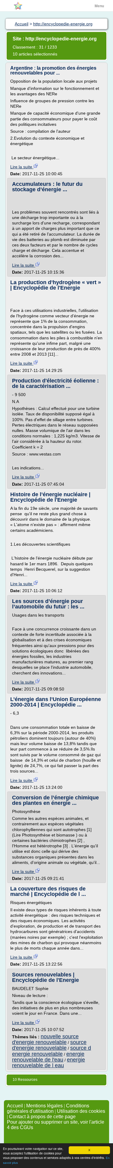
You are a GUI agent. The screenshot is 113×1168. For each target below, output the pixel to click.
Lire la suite (21, 166)
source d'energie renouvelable (49, 1045)
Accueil (15, 1105)
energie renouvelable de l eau (48, 1062)
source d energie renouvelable (51, 1051)
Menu (99, 6)
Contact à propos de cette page (42, 1116)
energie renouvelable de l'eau (48, 1057)
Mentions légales (44, 1105)
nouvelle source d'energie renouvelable (45, 1039)
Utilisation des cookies (81, 1111)
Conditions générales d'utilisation (48, 1108)
